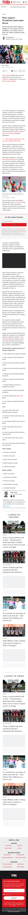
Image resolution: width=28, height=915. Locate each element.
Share (6, 71)
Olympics (20, 848)
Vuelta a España (11, 81)
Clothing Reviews (20, 866)
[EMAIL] (14, 496)
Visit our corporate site (21, 909)
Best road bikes (7, 854)
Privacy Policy (19, 903)
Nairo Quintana (6, 159)
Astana (18, 396)
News (21, 39)
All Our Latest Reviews (7, 864)
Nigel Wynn (11, 37)
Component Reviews (7, 866)
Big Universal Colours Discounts (17, 6)
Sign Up (14, 898)
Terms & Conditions (12, 904)
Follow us (15, 71)
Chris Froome (18, 202)
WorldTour (5, 79)
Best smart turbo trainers (7, 857)
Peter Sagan (6, 75)
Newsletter (23, 71)
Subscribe (19, 2)
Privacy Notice (20, 230)
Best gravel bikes (20, 854)
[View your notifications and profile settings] (11, 2)
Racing (3, 14)
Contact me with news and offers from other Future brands (14, 894)
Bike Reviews (21, 864)
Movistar (14, 159)
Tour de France (8, 845)
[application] (14, 259)
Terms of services (19, 228)
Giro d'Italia (19, 845)
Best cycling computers (21, 857)
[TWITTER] (11, 496)
